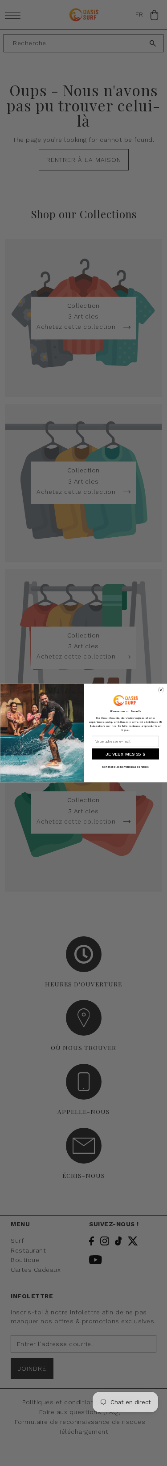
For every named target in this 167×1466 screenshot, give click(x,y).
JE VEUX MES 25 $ (125, 754)
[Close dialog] (161, 690)
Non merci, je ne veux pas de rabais (125, 767)
